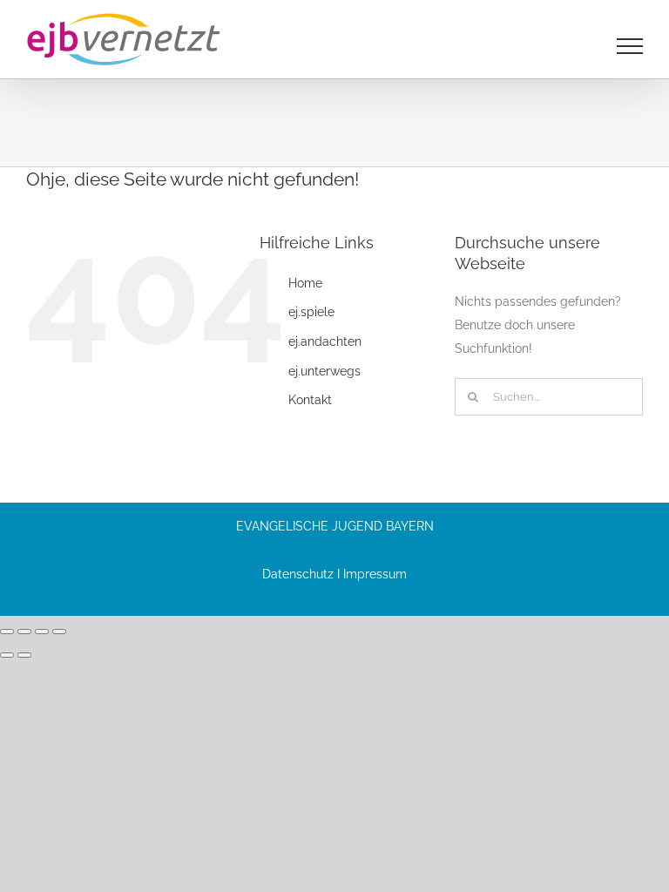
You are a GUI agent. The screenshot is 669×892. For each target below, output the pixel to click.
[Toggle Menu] (630, 46)
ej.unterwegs (324, 371)
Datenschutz (298, 574)
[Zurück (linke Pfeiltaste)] (7, 655)
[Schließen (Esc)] (59, 631)
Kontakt (310, 400)
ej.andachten (325, 341)
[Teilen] (42, 631)
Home (305, 283)
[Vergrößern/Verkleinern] (7, 631)
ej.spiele (311, 312)
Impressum (375, 574)
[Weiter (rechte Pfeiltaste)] (24, 655)
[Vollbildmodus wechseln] (24, 631)
